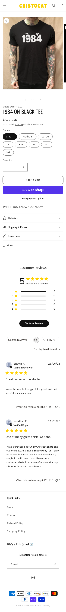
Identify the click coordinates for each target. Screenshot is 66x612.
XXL (21, 144)
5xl (8, 152)
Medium (28, 136)
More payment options (33, 198)
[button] (4, 6)
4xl (47, 144)
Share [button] (10, 245)
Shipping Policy (16, 531)
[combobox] (47, 349)
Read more (35, 466)
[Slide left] (25, 100)
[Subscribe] (55, 564)
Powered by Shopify (42, 606)
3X (34, 144)
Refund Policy (15, 523)
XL (8, 144)
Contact (12, 515)
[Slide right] (41, 100)
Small (9, 136)
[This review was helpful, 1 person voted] (50, 407)
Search (11, 507)
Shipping (19, 124)
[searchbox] (19, 340)
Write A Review (34, 323)
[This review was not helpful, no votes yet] (56, 407)
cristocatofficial (28, 606)
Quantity (7, 160)
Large (45, 136)
